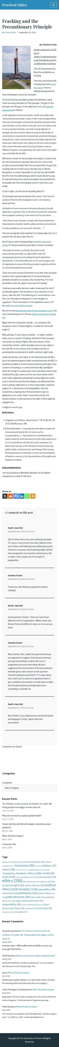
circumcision (21, 870)
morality (28, 889)
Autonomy (24, 865)
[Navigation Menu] (53, 4)
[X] (4, 496)
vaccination (20, 912)
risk (24, 905)
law (40, 885)
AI (24, 862)
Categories (7, 782)
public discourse (17, 897)
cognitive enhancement (38, 870)
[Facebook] (16, 496)
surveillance (30, 908)
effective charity (30, 877)
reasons (10, 901)
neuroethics (46, 889)
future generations (32, 881)
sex (40, 905)
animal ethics (36, 861)
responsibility (11, 904)
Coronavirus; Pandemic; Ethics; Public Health (28, 873)
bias (38, 866)
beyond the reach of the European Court (34, 310)
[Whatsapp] (27, 496)
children (49, 865)
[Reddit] (10, 496)
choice (8, 869)
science (32, 904)
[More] (32, 496)
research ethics (34, 900)
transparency (7, 912)
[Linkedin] (21, 496)
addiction (17, 862)
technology (44, 908)
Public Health (37, 897)
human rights (15, 885)
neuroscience (10, 893)
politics (43, 893)
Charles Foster (10, 32)
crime (19, 877)
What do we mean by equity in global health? (22, 815)
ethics (12, 880)
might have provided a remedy (19, 305)
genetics (46, 881)
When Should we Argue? (13, 835)
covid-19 (8, 877)
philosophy (27, 893)
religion (20, 900)
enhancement (47, 877)
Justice (30, 885)
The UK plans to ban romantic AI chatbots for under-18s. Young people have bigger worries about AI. (28, 935)
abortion (7, 862)
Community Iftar (9, 844)
